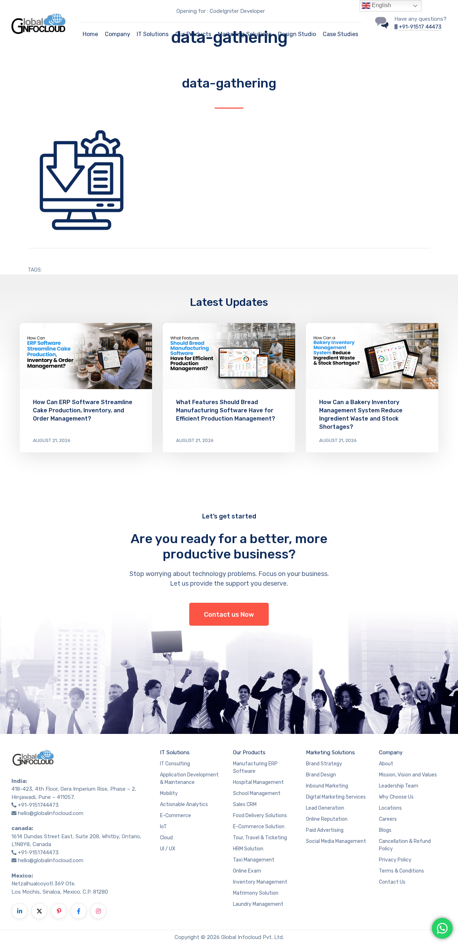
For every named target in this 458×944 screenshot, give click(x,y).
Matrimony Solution (255, 893)
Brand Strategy (324, 764)
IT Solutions (153, 34)
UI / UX (167, 849)
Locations (390, 808)
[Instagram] (98, 911)
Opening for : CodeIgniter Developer (220, 11)
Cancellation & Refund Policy (405, 845)
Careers (388, 819)
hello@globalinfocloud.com (50, 813)
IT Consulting (175, 764)
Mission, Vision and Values (408, 775)
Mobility (169, 793)
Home (90, 34)
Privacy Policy (395, 860)
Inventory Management (260, 882)
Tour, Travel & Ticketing (260, 838)
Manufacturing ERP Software (255, 767)
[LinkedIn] (19, 911)
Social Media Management (336, 841)
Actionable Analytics (184, 804)
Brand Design (321, 775)
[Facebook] (78, 911)
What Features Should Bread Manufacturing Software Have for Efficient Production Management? (225, 410)
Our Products (193, 34)
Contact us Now (229, 614)
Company (117, 34)
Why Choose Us (396, 797)
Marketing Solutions (245, 34)
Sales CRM (245, 804)
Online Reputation (326, 819)
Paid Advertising (325, 830)
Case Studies (340, 34)
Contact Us (392, 882)
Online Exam (247, 871)
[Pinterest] (59, 911)
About (386, 764)
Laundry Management (258, 904)
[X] (39, 911)
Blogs (385, 830)
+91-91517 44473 (420, 27)
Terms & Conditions (401, 871)
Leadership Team (398, 786)
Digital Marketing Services (336, 797)
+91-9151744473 (38, 805)
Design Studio (297, 34)
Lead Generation (325, 808)
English (380, 5)
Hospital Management (258, 782)
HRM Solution (248, 849)
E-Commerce (175, 816)
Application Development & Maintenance (189, 778)
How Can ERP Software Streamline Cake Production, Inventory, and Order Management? (82, 410)
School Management (257, 793)
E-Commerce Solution (258, 827)
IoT (163, 827)
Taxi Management (253, 860)
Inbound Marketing (327, 786)
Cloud (166, 838)
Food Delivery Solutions (260, 816)
